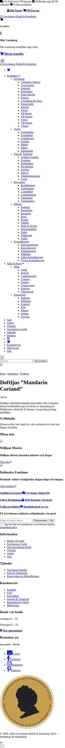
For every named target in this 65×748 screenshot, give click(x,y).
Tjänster (11, 326)
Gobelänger (27, 138)
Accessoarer (27, 85)
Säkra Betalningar (26, 499)
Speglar (25, 107)
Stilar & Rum (14, 263)
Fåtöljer (25, 222)
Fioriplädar (27, 135)
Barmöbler (26, 210)
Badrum (25, 207)
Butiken (11, 335)
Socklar (25, 169)
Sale (9, 319)
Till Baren (26, 113)
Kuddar (25, 141)
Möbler (18, 204)
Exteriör (25, 304)
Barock (25, 272)
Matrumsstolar (28, 229)
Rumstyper (20, 294)
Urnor (24, 119)
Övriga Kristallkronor (32, 260)
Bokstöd (25, 88)
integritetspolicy (8, 527)
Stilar (17, 266)
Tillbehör (26, 254)
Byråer (24, 219)
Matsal (24, 310)
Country (25, 279)
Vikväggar (26, 122)
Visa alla (5, 462)
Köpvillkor (13, 596)
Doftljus (24, 373)
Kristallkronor (21, 241)
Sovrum (25, 316)
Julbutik (11, 332)
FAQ (9, 592)
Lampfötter (27, 191)
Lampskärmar (28, 194)
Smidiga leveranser (25, 492)
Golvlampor (27, 188)
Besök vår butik (15, 540)
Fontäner (26, 160)
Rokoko (25, 288)
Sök (9, 351)
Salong (24, 313)
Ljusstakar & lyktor (31, 100)
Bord (23, 216)
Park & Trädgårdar (17, 573)
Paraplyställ (27, 104)
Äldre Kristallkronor (32, 257)
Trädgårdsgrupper (30, 175)
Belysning (19, 182)
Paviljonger (27, 166)
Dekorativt (26, 91)
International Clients (18, 602)
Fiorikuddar (27, 132)
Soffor (24, 238)
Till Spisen (26, 116)
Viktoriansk (27, 291)
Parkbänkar (27, 163)
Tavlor (24, 110)
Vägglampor (27, 201)
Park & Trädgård (23, 154)
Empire (25, 282)
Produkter (12, 75)
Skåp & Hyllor (29, 226)
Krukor (25, 97)
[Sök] (8, 338)
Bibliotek (26, 301)
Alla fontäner (7, 486)
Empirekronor (28, 251)
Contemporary (29, 276)
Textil (17, 129)
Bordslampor (28, 185)
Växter (24, 125)
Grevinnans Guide (17, 329)
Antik (24, 269)
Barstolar (26, 213)
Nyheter (11, 550)
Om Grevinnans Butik (19, 547)
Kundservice (14, 344)
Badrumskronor (29, 244)
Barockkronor (28, 247)
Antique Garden (29, 157)
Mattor (24, 144)
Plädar (24, 147)
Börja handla (14, 54)
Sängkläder (27, 150)
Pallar (24, 232)
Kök (23, 307)
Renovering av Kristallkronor (23, 576)
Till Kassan (32, 10)
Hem (2, 373)
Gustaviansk (27, 285)
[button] (1, 742)
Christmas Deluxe (30, 82)
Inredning (19, 79)
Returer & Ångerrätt (18, 599)
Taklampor (27, 197)
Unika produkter (24, 506)
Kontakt (11, 589)
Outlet (10, 323)
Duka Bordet (28, 94)
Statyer (24, 172)
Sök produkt (40, 361)
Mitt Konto (15, 10)
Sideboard (26, 235)
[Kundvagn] (8, 69)
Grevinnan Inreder (17, 569)
